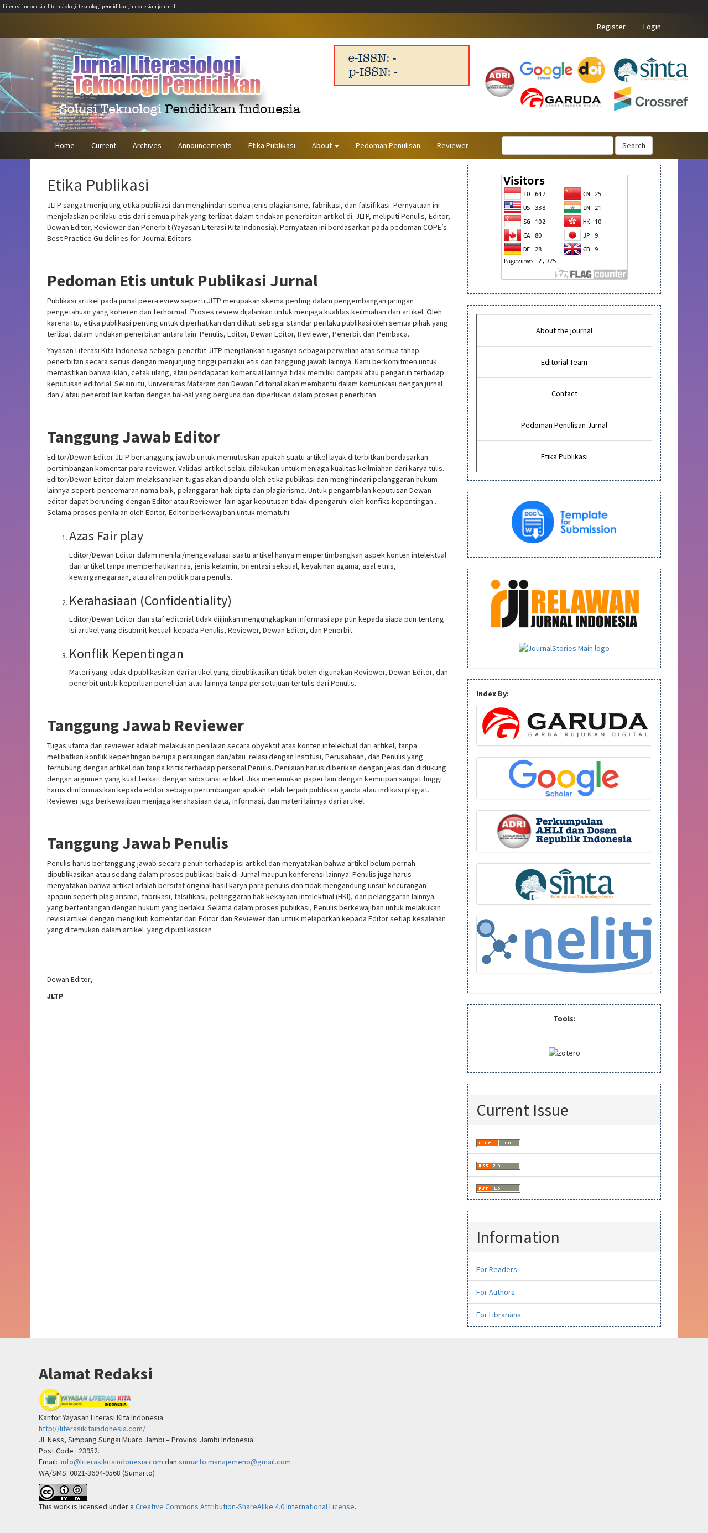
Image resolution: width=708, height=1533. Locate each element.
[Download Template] (564, 521)
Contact (564, 393)
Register (611, 27)
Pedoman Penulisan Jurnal (564, 425)
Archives (147, 145)
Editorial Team (564, 362)
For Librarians (498, 1315)
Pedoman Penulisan (388, 145)
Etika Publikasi (271, 145)
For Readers (496, 1269)
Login (652, 27)
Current (103, 145)
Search (633, 145)
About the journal (564, 330)
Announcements (205, 145)
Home (65, 145)
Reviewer (452, 145)
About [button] (323, 145)
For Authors (495, 1292)
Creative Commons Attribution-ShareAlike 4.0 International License (245, 1506)
